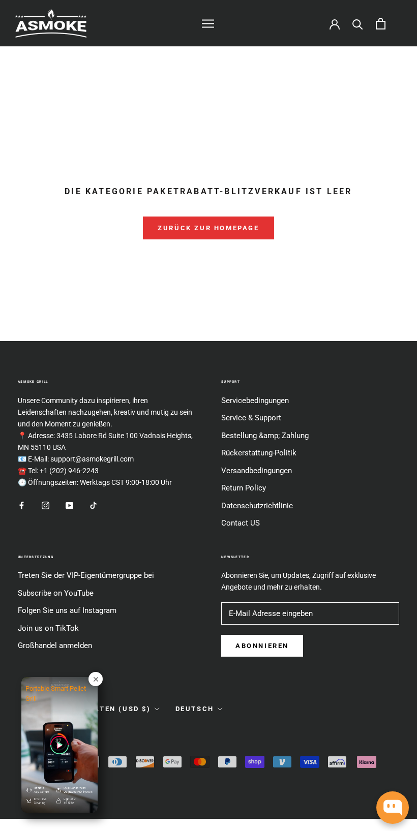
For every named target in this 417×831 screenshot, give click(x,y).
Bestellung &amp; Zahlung (265, 435)
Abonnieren (262, 646)
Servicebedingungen (255, 400)
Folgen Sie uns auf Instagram (67, 610)
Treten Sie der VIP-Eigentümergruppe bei (86, 575)
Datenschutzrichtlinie (257, 505)
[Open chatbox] (392, 807)
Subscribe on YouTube (56, 593)
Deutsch (194, 709)
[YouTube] (69, 505)
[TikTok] (93, 505)
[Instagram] (45, 505)
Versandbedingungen (256, 470)
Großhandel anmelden (55, 645)
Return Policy (243, 488)
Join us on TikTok (48, 628)
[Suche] (357, 23)
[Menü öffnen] (208, 23)
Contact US (240, 523)
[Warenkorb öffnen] (380, 23)
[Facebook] (21, 505)
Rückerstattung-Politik (258, 452)
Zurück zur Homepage (208, 228)
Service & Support (251, 417)
